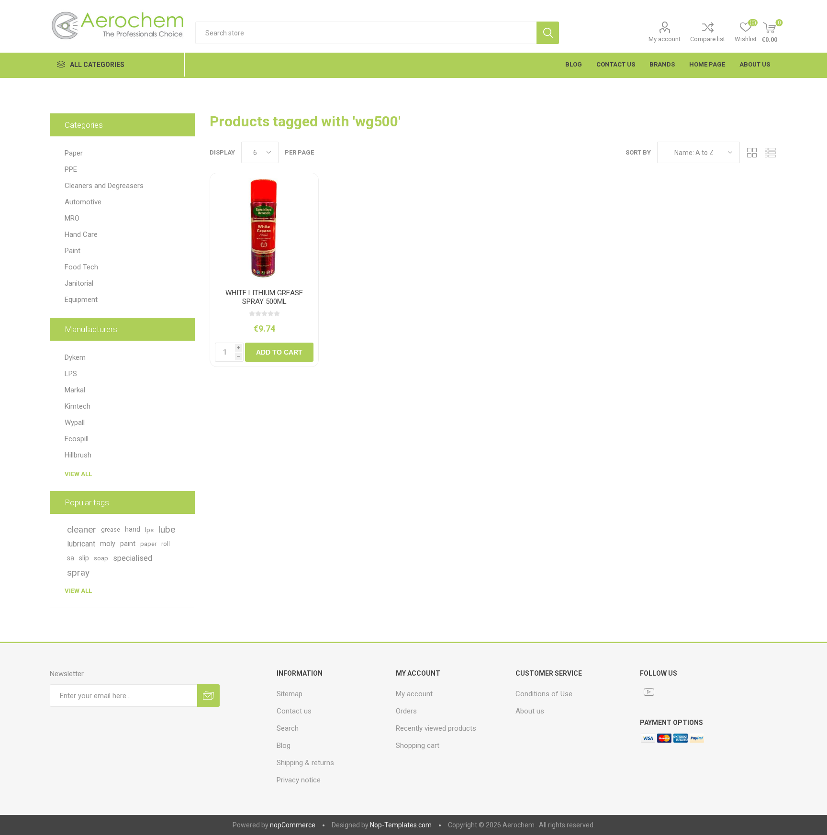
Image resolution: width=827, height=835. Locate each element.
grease (110, 529)
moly (107, 544)
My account (664, 39)
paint (127, 544)
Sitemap (289, 694)
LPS (71, 373)
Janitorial (79, 283)
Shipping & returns (305, 762)
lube (166, 529)
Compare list (707, 39)
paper (148, 543)
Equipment (81, 299)
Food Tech (81, 267)
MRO (72, 218)
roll (165, 543)
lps (149, 530)
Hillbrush (78, 455)
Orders (406, 711)
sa (70, 558)
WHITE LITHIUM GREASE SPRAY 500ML (264, 297)
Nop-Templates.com (401, 825)
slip (84, 558)
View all (78, 474)
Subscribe (208, 695)
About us (529, 711)
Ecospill (77, 438)
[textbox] (365, 33)
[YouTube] (649, 692)
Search (547, 33)
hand (132, 529)
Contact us (294, 711)
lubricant (81, 543)
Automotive (83, 202)
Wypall (75, 422)
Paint (72, 250)
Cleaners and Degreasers (104, 185)
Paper (74, 153)
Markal (75, 390)
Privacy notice (299, 780)
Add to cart (279, 352)
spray (78, 572)
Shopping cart (417, 745)
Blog (284, 745)
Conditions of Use (543, 694)
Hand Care (81, 234)
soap (101, 558)
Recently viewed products (436, 728)
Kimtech (77, 406)
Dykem (75, 357)
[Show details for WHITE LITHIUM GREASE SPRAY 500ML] (264, 227)
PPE (71, 169)
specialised (132, 558)
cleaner (81, 529)
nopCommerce (292, 825)
